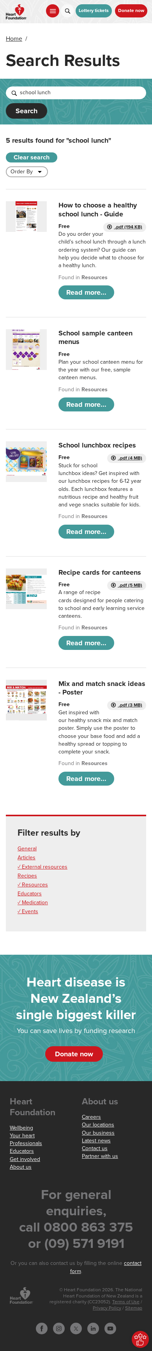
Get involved (25, 1159)
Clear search (31, 157)
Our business (98, 1133)
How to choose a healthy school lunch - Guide (97, 209)
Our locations (98, 1124)
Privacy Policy (107, 1308)
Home (14, 39)
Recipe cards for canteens (99, 572)
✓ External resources (42, 867)
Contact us (95, 1148)
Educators (30, 893)
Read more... (86, 292)
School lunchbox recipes (97, 445)
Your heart (22, 1135)
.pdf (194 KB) (128, 227)
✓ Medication (33, 902)
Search (26, 111)
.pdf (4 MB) (130, 458)
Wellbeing (21, 1128)
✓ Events (28, 911)
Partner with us (100, 1156)
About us (21, 1167)
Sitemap (133, 1308)
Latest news (96, 1140)
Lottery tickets (94, 11)
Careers (91, 1117)
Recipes (27, 875)
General (27, 848)
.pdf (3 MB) (130, 705)
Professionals (26, 1143)
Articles (26, 857)
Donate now (131, 11)
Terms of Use (126, 1302)
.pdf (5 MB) (130, 585)
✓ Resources (33, 884)
